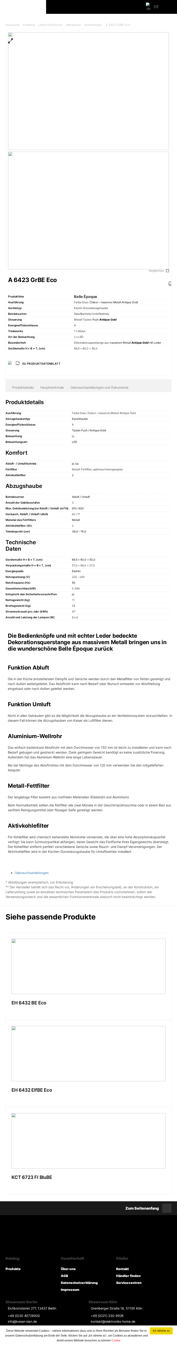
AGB (64, 1276)
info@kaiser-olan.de (22, 1321)
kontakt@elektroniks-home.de (113, 1321)
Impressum (70, 1290)
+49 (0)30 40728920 (24, 1316)
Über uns (68, 1269)
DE (156, 7)
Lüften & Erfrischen (50, 25)
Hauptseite (13, 25)
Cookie (116, 1340)
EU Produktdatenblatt (41, 363)
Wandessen (73, 25)
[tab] (23, 387)
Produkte (29, 25)
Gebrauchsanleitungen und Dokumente (99, 387)
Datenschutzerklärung (79, 1283)
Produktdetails (23, 387)
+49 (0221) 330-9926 (107, 1316)
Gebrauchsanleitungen (32, 873)
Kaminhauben (93, 25)
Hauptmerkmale (52, 387)
